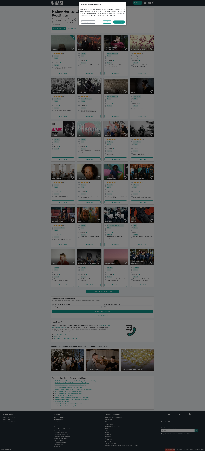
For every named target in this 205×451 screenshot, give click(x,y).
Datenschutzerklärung (108, 15)
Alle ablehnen (107, 22)
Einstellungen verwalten (88, 22)
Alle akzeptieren (119, 22)
